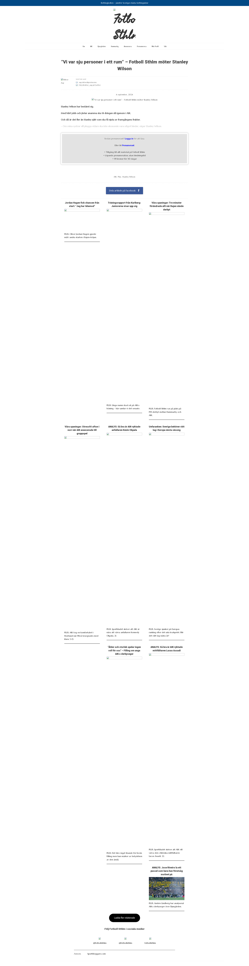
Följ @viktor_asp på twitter (90, 85)
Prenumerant (128, 145)
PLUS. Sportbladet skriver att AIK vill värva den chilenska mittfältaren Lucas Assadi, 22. (165, 852)
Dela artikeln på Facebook (122, 190)
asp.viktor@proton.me (88, 82)
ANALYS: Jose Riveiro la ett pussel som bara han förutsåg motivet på (167, 871)
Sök (165, 46)
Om (84, 46)
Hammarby (115, 46)
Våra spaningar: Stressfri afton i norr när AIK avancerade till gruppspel (82, 430)
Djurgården (102, 46)
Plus (119, 177)
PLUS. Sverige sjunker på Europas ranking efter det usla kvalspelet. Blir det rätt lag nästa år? (166, 632)
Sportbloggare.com (96, 953)
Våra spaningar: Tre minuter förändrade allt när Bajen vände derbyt (167, 206)
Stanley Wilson (128, 177)
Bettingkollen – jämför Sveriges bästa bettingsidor (124, 3)
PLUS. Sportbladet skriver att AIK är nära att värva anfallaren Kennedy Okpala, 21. (123, 632)
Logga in (129, 138)
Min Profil (155, 46)
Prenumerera (141, 46)
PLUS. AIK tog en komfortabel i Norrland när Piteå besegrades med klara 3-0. (81, 635)
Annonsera (128, 46)
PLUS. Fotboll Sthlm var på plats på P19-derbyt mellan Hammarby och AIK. (165, 411)
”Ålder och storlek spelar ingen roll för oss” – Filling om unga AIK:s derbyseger (124, 650)
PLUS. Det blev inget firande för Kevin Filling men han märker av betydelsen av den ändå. (124, 856)
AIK (91, 46)
